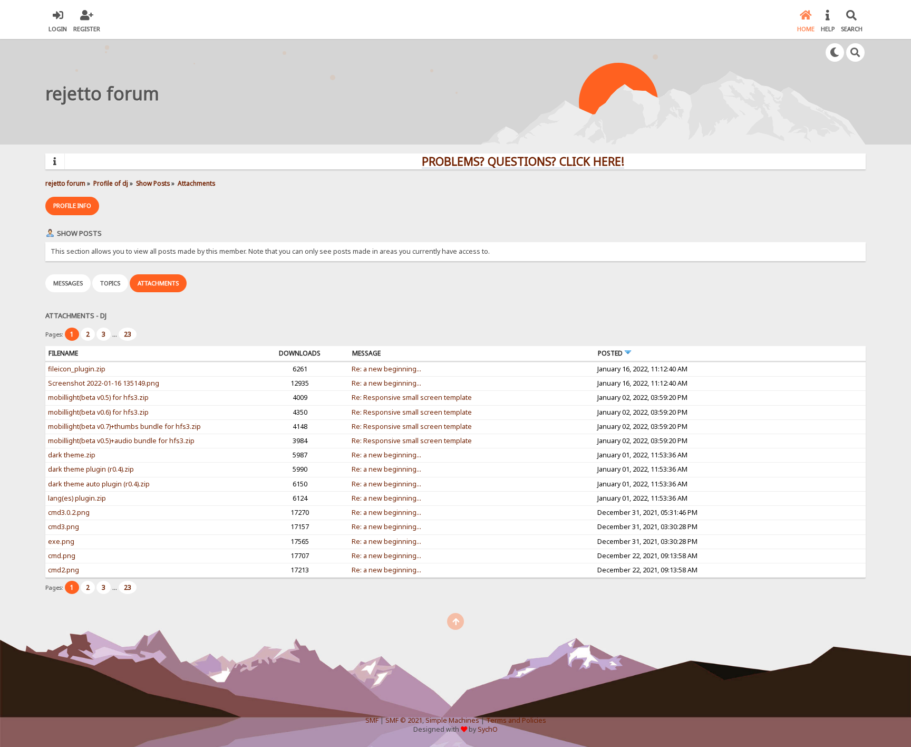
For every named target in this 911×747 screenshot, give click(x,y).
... (115, 334)
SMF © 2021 (403, 720)
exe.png (61, 541)
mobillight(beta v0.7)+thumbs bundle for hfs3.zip (124, 426)
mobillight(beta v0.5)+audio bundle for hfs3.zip (121, 440)
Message (366, 353)
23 (127, 334)
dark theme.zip (71, 455)
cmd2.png (63, 570)
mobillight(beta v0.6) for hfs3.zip (98, 412)
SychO (488, 729)
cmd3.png (63, 526)
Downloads (300, 353)
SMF (372, 720)
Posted (611, 353)
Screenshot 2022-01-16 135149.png (103, 383)
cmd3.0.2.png (69, 512)
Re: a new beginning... (386, 369)
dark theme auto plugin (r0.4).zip (99, 484)
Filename (63, 353)
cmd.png (61, 555)
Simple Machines (452, 720)
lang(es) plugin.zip (77, 498)
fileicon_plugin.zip (76, 369)
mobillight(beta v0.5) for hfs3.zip (98, 397)
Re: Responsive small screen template (412, 397)
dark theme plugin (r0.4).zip (91, 469)
